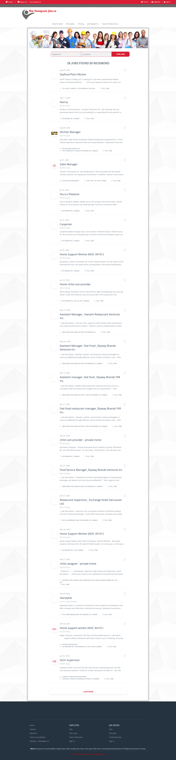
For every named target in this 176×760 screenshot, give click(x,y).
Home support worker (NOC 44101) (81, 628)
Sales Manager (69, 164)
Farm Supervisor (70, 660)
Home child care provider (75, 284)
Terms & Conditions (37, 737)
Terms (145, 2)
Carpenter (66, 224)
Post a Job (73, 733)
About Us (23, 2)
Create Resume (115, 737)
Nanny (64, 102)
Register (157, 2)
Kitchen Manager (70, 132)
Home (10, 2)
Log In (167, 2)
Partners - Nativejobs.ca (39, 741)
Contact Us (36, 2)
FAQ (71, 729)
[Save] (122, 70)
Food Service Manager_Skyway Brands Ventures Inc (91, 470)
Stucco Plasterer (70, 194)
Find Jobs (120, 54)
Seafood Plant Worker (73, 74)
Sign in (72, 741)
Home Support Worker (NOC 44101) (82, 254)
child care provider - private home (80, 440)
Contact (33, 729)
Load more (88, 692)
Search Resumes (76, 737)
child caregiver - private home (78, 563)
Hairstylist (66, 598)
